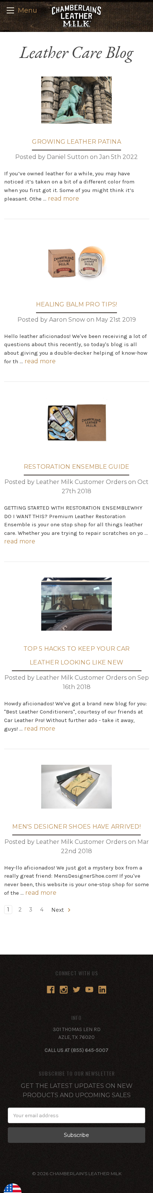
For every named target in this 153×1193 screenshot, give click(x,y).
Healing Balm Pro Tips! (76, 304)
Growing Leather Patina (76, 141)
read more (63, 198)
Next (58, 910)
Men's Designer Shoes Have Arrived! (76, 826)
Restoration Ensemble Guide (77, 466)
